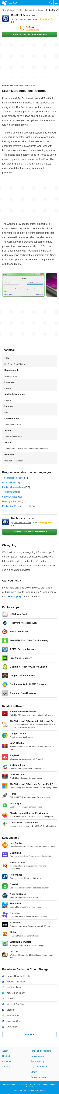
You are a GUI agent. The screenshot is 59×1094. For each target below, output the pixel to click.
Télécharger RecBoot (12, 478)
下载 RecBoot (9, 492)
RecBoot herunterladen (13, 487)
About (5, 1051)
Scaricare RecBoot (11, 497)
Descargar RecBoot (11, 501)
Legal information (39, 1066)
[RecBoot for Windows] (5, 18)
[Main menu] (56, 2)
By (21, 19)
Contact (6, 1056)
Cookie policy (37, 1056)
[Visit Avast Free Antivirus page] (29, 28)
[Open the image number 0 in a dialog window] (23, 285)
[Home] (3, 10)
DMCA (34, 1072)
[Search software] (50, 2)
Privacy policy (37, 1061)
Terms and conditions (41, 1051)
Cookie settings (38, 1077)
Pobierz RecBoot (10, 482)
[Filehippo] (9, 2)
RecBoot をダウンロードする (16, 506)
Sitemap (6, 1066)
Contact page (14, 596)
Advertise (6, 1061)
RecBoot (23, 15)
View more (29, 1034)
